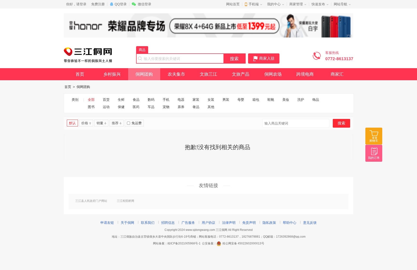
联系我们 (147, 223)
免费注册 (98, 4)
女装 (211, 100)
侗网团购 (144, 74)
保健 (121, 107)
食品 (136, 100)
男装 (225, 100)
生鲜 (121, 100)
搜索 (234, 58)
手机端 (254, 4)
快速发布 (318, 4)
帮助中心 (289, 223)
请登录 (81, 4)
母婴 (240, 100)
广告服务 (188, 223)
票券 (181, 107)
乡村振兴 (112, 74)
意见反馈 (310, 223)
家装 (196, 100)
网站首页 (233, 4)
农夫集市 (176, 74)
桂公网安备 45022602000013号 (243, 243)
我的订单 (374, 158)
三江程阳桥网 (125, 201)
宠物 (166, 107)
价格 (84, 123)
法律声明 (229, 223)
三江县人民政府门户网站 (91, 201)
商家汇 (337, 74)
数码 (151, 100)
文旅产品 (240, 74)
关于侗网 (127, 223)
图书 (91, 107)
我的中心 (274, 4)
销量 (100, 123)
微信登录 (144, 4)
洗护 (300, 100)
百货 (106, 100)
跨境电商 (305, 74)
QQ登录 (121, 4)
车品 (151, 107)
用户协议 (208, 223)
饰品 (315, 100)
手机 (166, 100)
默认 (72, 123)
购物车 (373, 140)
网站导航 (340, 4)
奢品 (196, 107)
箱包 (255, 100)
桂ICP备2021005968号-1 (184, 243)
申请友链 (107, 223)
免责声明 (249, 223)
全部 (91, 100)
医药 (136, 107)
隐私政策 (269, 223)
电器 (181, 100)
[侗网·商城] (88, 61)
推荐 (115, 123)
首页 (80, 74)
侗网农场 (273, 74)
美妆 (285, 100)
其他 (211, 107)
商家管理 (296, 4)
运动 (106, 107)
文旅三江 (208, 74)
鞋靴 (270, 100)
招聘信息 (168, 223)
